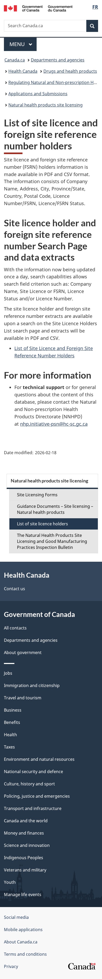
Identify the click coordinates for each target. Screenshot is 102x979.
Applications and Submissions (37, 94)
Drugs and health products (70, 71)
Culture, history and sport (29, 784)
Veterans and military (25, 870)
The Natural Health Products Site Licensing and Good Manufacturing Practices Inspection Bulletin (52, 541)
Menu (17, 44)
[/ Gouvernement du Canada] (38, 8)
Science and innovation (27, 845)
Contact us (14, 589)
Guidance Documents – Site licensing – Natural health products (55, 509)
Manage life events (22, 894)
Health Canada (22, 71)
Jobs (8, 673)
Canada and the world (26, 821)
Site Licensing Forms (37, 495)
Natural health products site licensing (45, 105)
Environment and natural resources (39, 759)
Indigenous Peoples (23, 857)
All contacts (15, 628)
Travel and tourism (22, 698)
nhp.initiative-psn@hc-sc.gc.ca (54, 424)
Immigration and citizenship (32, 685)
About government (23, 652)
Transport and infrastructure (32, 808)
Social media (16, 917)
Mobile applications (23, 929)
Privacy (11, 966)
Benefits (12, 722)
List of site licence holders (42, 524)
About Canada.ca (20, 942)
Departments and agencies (57, 60)
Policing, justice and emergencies (37, 796)
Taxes (9, 747)
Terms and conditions (25, 954)
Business (12, 710)
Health (10, 735)
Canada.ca (14, 60)
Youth (10, 882)
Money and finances (24, 833)
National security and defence (33, 771)
